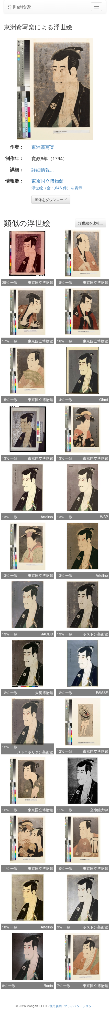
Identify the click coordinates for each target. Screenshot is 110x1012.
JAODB (47, 633)
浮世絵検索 (19, 6)
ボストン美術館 (95, 633)
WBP (104, 516)
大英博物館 (44, 692)
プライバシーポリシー (79, 1006)
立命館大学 (99, 809)
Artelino (47, 516)
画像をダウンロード (51, 199)
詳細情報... (42, 169)
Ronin (48, 985)
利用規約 (55, 1006)
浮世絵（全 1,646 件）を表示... (58, 187)
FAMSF (102, 692)
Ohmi (103, 399)
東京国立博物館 (47, 180)
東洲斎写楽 (42, 146)
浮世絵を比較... (90, 222)
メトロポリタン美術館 (35, 751)
